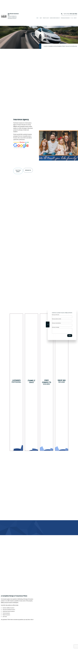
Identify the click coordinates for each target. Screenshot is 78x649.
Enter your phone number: (56, 319)
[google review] (21, 145)
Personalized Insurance (65, 18)
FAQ (72, 18)
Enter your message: (55, 327)
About (41, 18)
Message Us (28, 170)
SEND (69, 335)
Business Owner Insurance (54, 18)
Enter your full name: (55, 314)
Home (37, 18)
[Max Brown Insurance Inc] (4, 16)
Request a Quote (46, 18)
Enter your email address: (56, 323)
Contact (75, 18)
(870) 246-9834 (73, 14)
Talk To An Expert (18, 171)
